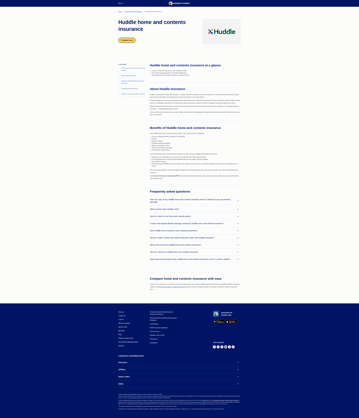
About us (121, 312)
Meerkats (121, 331)
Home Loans (124, 377)
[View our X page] (229, 346)
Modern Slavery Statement (159, 328)
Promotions (153, 339)
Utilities (121, 369)
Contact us (121, 316)
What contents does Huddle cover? (164, 209)
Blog (119, 334)
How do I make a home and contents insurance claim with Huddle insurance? (182, 238)
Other (121, 384)
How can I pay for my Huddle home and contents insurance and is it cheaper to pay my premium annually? (190, 200)
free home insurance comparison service (172, 287)
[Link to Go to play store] (219, 321)
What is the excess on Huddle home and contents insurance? (175, 245)
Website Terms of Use (157, 335)
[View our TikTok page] (233, 346)
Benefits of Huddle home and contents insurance (132, 82)
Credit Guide (154, 324)
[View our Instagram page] (218, 346)
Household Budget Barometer (128, 342)
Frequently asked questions (129, 88)
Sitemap (121, 346)
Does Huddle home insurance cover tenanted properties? (174, 231)
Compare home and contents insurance (133, 94)
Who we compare (124, 323)
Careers (121, 319)
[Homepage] (179, 3)
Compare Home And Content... (134, 11)
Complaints (153, 343)
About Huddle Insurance (128, 75)
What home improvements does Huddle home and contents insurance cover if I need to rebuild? (190, 259)
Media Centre (122, 327)
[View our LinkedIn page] (221, 346)
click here (204, 400)
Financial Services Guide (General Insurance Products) (225, 400)
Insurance (122, 362)
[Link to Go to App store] (231, 321)
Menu (120, 3)
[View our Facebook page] (214, 346)
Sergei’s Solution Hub (125, 338)
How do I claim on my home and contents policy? (170, 216)
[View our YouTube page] (225, 346)
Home (120, 11)
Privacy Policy (154, 331)
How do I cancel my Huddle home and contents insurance (174, 252)
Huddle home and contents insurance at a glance (133, 69)
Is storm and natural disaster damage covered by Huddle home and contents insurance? (187, 223)
